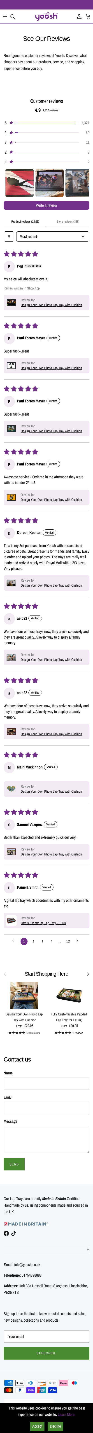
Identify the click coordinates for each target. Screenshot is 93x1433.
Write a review (46, 205)
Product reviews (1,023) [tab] (25, 221)
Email (8, 1097)
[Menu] (5, 16)
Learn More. (66, 1414)
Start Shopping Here (46, 974)
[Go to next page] (78, 941)
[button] (46, 123)
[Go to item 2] (49, 183)
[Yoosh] (46, 16)
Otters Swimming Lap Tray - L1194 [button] (43, 923)
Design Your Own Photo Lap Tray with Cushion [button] (51, 305)
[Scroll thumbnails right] (84, 182)
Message (10, 1121)
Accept (37, 1426)
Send (14, 1164)
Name (8, 1073)
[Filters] (9, 236)
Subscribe (46, 1353)
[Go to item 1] (19, 183)
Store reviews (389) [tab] (68, 221)
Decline (55, 1426)
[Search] (15, 16)
